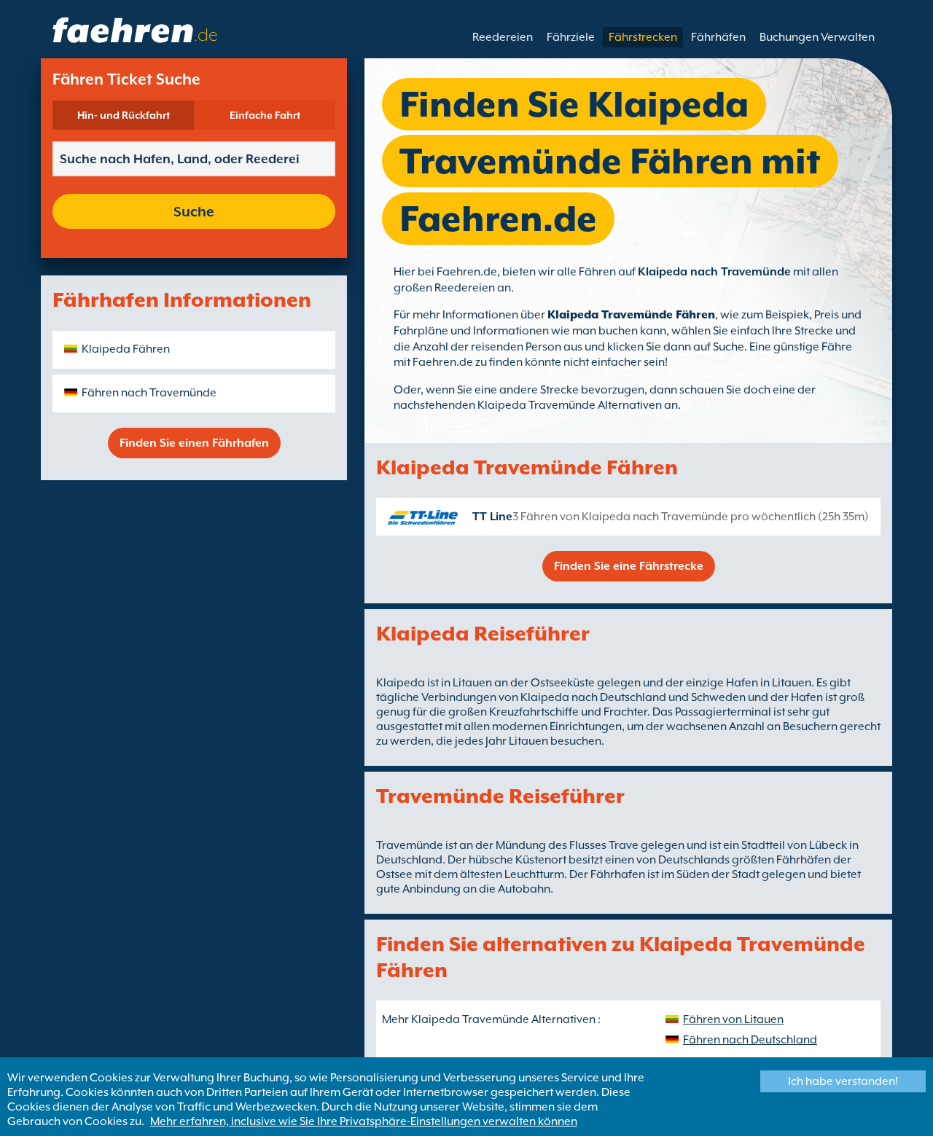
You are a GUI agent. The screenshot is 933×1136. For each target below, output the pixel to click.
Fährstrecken (643, 37)
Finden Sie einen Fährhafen (194, 443)
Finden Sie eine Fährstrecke (628, 566)
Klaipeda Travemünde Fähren (631, 314)
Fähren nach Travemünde (149, 392)
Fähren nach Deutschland (750, 1039)
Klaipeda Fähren (126, 349)
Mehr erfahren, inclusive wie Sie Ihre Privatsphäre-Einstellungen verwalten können (363, 1121)
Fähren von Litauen (733, 1019)
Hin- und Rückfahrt (123, 115)
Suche (193, 211)
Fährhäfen (718, 37)
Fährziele (571, 37)
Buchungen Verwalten (817, 37)
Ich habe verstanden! (843, 1081)
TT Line (492, 516)
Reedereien (502, 37)
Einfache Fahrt (265, 115)
